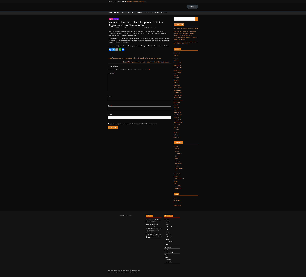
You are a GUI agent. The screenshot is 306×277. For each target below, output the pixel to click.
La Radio (139, 12)
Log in (175, 198)
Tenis (176, 166)
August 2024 (177, 102)
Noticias (130, 12)
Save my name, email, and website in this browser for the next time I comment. (133, 124)
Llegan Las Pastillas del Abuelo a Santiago (185, 31)
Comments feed (178, 203)
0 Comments (134, 27)
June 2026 (176, 58)
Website (110, 115)
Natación (177, 161)
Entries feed (177, 200)
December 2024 (178, 92)
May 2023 (176, 132)
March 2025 (177, 85)
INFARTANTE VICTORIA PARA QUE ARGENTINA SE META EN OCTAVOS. (154, 236)
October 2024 (177, 97)
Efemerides (178, 188)
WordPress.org (178, 205)
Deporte (116, 12)
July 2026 (176, 55)
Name (110, 96)
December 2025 (178, 68)
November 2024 (178, 95)
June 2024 (176, 107)
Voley (176, 171)
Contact (163, 12)
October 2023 (177, 120)
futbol (146, 27)
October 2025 (177, 73)
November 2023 (178, 117)
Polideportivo (178, 163)
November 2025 (178, 70)
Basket (177, 148)
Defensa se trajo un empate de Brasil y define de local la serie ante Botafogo (135, 58)
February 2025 (177, 87)
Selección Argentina (152, 27)
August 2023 (177, 125)
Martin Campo (125, 27)
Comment (111, 73)
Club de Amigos (179, 178)
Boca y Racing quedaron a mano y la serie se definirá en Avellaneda (147, 62)
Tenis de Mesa (179, 168)
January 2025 (177, 90)
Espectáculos (155, 12)
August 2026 (177, 53)
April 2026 (176, 60)
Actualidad (178, 186)
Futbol (111, 19)
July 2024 (176, 105)
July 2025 (176, 75)
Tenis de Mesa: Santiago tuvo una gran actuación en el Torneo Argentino (153, 230)
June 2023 (176, 130)
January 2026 (177, 65)
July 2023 (176, 127)
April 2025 (176, 82)
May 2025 (176, 80)
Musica (124, 12)
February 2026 (177, 63)
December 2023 (178, 115)
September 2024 (178, 100)
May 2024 (176, 110)
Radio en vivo (193, 7)
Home (110, 12)
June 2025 (176, 77)
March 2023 (177, 137)
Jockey (177, 156)
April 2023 (176, 134)
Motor (176, 158)
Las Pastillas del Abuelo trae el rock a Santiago (186, 28)
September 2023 (178, 122)
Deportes (179, 153)
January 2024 (177, 112)
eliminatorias (142, 27)
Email (110, 105)
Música (147, 12)
